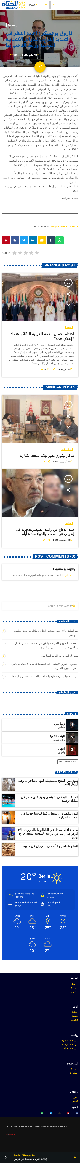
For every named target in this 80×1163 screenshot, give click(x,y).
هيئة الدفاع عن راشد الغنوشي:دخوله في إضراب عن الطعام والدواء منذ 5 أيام (45, 531)
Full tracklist (68, 762)
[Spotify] (42, 1113)
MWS (12, 1134)
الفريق (74, 983)
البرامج (74, 987)
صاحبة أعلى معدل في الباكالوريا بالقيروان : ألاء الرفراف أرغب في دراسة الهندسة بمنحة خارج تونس (47, 833)
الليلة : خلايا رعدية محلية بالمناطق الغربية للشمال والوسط (45, 676)
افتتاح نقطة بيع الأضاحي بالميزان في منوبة (50, 846)
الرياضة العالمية (69, 1048)
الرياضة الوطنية (69, 1044)
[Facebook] (77, 1113)
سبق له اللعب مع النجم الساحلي (59, 656)
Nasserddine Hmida (64, 226)
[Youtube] (68, 1113)
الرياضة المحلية (70, 1040)
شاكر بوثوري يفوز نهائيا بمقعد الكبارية (47, 455)
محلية (75, 1011)
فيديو (75, 1101)
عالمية (74, 1019)
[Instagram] (59, 1113)
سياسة (11, 24)
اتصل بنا (73, 991)
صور (75, 1096)
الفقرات (73, 1072)
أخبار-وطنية (66, 449)
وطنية (69, 327)
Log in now (68, 575)
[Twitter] (51, 1113)
